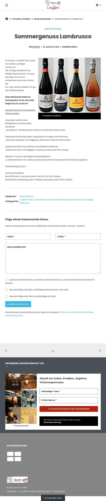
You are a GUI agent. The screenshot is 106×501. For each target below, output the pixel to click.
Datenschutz (59, 491)
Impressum (12, 491)
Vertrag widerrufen (53, 497)
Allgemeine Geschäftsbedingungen (34, 491)
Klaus (36, 46)
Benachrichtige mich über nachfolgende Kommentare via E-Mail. (39, 289)
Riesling (64, 199)
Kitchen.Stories (21, 19)
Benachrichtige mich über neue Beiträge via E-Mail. (33, 296)
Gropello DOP (26, 199)
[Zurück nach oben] (53, 350)
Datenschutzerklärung (52, 422)
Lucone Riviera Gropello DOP (46, 199)
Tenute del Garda (77, 199)
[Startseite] (53, 5)
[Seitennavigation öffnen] (11, 5)
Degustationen (42, 19)
